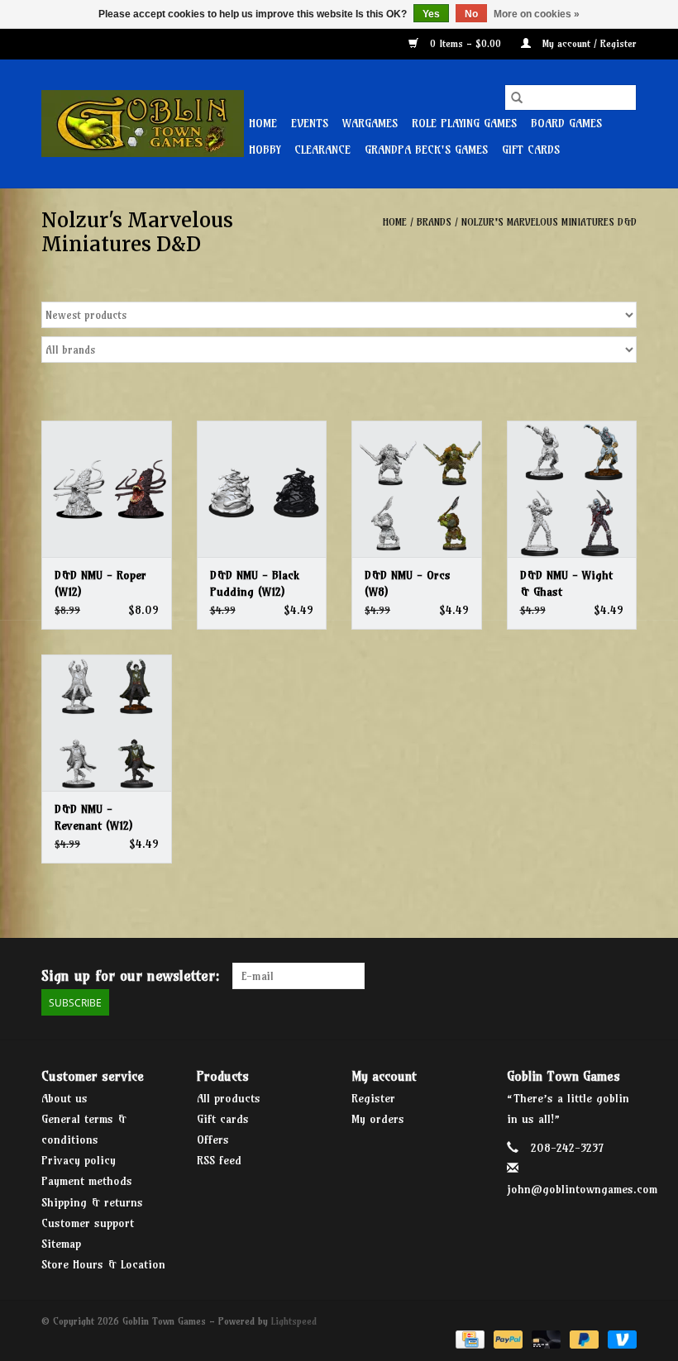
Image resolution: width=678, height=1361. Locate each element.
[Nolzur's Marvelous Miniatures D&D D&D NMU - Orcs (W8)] (416, 489)
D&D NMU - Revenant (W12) (93, 817)
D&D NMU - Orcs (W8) (408, 583)
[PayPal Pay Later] (583, 1338)
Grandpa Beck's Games (426, 149)
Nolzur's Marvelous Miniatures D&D (549, 222)
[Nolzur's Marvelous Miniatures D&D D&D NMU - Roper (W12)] (106, 489)
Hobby (264, 149)
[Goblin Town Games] (142, 123)
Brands (434, 222)
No (471, 14)
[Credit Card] (468, 1338)
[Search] (516, 97)
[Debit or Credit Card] (545, 1338)
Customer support (87, 1223)
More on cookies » (537, 14)
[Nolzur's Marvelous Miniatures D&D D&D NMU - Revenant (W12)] (106, 722)
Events (309, 123)
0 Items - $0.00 (465, 43)
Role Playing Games (464, 123)
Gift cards (531, 149)
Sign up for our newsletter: (130, 975)
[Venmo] (619, 1338)
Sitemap (61, 1243)
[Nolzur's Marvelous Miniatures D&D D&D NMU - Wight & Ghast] (572, 489)
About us (64, 1098)
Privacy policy (78, 1160)
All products (228, 1098)
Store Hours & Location (103, 1264)
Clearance (322, 149)
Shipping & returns (92, 1202)
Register (373, 1098)
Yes (431, 14)
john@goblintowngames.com (582, 1189)
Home (263, 123)
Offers (213, 1139)
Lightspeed (294, 1321)
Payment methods (86, 1180)
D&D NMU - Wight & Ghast (566, 583)
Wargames (370, 123)
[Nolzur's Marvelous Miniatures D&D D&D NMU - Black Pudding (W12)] (262, 489)
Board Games (566, 123)
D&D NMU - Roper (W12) (100, 583)
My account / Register (588, 43)
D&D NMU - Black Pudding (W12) (254, 583)
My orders (377, 1118)
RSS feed (219, 1160)
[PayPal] (507, 1338)
